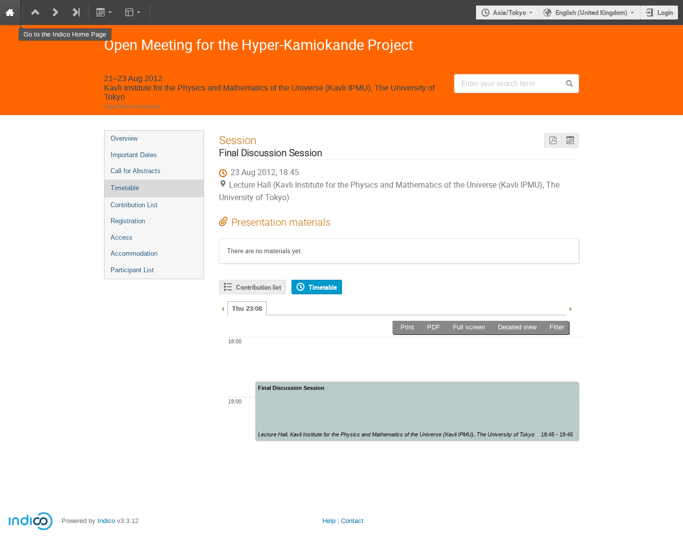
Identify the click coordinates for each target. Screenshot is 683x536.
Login (665, 12)
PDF (433, 327)
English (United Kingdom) (592, 12)
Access (121, 237)
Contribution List (134, 205)
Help (329, 520)
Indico (106, 520)
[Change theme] (133, 12)
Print (407, 327)
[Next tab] (570, 307)
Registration (127, 221)
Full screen (469, 327)
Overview (124, 138)
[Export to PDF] (553, 140)
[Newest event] (76, 12)
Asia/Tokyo (509, 12)
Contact (352, 520)
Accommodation (134, 253)
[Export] (105, 12)
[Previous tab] (223, 307)
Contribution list (258, 287)
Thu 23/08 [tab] (247, 308)
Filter (557, 327)
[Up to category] (36, 12)
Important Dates (133, 155)
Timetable (124, 188)
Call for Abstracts (135, 171)
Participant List (132, 270)
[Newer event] (56, 12)
